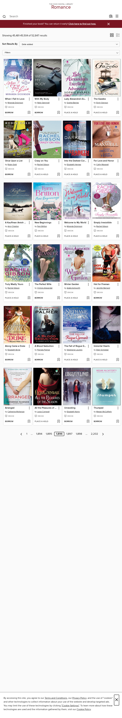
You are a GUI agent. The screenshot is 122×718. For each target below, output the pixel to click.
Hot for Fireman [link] (102, 284)
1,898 (79, 434)
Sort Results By (10, 44)
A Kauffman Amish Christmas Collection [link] (16, 222)
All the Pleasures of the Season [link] (46, 408)
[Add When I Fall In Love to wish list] (29, 113)
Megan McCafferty (104, 412)
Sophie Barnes (73, 103)
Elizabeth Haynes (74, 164)
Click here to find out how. (82, 23)
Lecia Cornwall (43, 412)
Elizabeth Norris (73, 412)
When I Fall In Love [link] (14, 99)
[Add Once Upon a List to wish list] (29, 175)
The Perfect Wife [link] (43, 284)
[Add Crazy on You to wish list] (58, 175)
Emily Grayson (102, 103)
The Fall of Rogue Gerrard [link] (75, 346)
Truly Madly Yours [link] (14, 284)
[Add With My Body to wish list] (58, 113)
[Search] (4, 16)
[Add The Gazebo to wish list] (117, 113)
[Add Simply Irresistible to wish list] (117, 236)
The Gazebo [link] (100, 99)
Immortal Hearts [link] (102, 346)
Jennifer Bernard (103, 288)
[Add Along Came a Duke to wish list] (29, 360)
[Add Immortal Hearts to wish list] (117, 360)
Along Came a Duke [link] (15, 346)
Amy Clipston (13, 226)
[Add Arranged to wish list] (29, 422)
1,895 (49, 434)
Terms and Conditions (56, 698)
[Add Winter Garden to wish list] (88, 298)
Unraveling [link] (69, 408)
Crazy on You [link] (41, 161)
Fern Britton (42, 226)
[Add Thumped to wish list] (117, 422)
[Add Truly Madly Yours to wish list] (29, 298)
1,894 (39, 434)
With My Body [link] (42, 99)
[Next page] (103, 434)
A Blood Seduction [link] (44, 346)
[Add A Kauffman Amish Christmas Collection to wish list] (29, 236)
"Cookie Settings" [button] (70, 705)
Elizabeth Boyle (14, 350)
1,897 (69, 434)
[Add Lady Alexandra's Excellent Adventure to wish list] (88, 113)
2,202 (94, 434)
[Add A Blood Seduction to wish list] (58, 360)
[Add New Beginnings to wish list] (58, 236)
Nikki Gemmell (43, 103)
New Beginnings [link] (43, 222)
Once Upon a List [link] (13, 161)
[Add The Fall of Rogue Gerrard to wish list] (88, 360)
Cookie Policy (84, 709)
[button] (112, 36)
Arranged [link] (9, 408)
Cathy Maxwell (102, 164)
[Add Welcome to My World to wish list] (88, 236)
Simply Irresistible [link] (103, 222)
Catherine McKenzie (16, 412)
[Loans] (111, 16)
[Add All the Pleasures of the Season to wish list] (58, 422)
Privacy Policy (79, 698)
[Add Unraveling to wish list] (88, 422)
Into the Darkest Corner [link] (75, 161)
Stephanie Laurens (74, 350)
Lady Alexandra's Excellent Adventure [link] (75, 99)
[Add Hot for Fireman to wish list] (117, 298)
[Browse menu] (117, 16)
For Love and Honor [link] (104, 161)
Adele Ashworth (73, 288)
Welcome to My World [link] (75, 222)
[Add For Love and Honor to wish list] (117, 175)
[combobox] (55, 16)
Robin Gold (12, 164)
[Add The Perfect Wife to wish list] (58, 298)
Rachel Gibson (43, 164)
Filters (7, 52)
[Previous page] (21, 434)
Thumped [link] (98, 408)
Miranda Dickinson (15, 103)
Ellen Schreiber (102, 350)
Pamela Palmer (43, 350)
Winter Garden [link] (71, 284)
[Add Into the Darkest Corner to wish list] (88, 175)
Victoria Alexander (45, 288)
